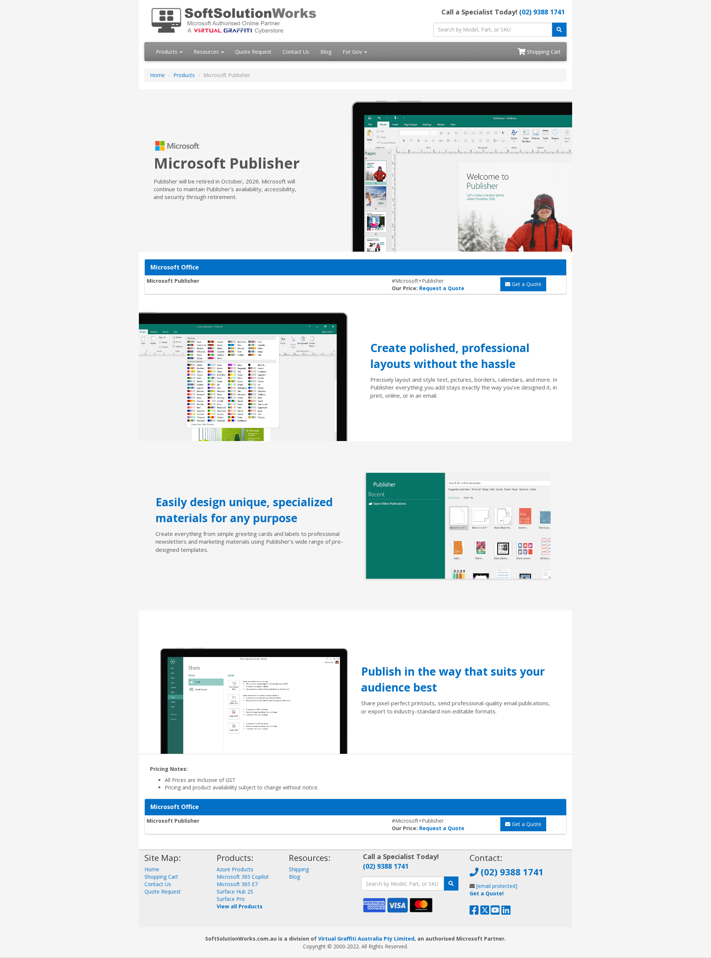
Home (157, 75)
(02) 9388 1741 (542, 11)
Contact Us (296, 51)
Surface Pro (231, 898)
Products (167, 51)
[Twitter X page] (485, 911)
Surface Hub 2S (235, 891)
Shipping (299, 869)
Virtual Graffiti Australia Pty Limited (366, 938)
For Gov (353, 51)
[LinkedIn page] (506, 911)
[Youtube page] (495, 911)
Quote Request (253, 51)
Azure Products (235, 869)
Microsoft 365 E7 (237, 884)
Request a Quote (441, 288)
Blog (325, 51)
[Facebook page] (474, 911)
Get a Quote (525, 284)
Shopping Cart (543, 51)
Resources (207, 51)
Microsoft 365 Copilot (243, 876)
